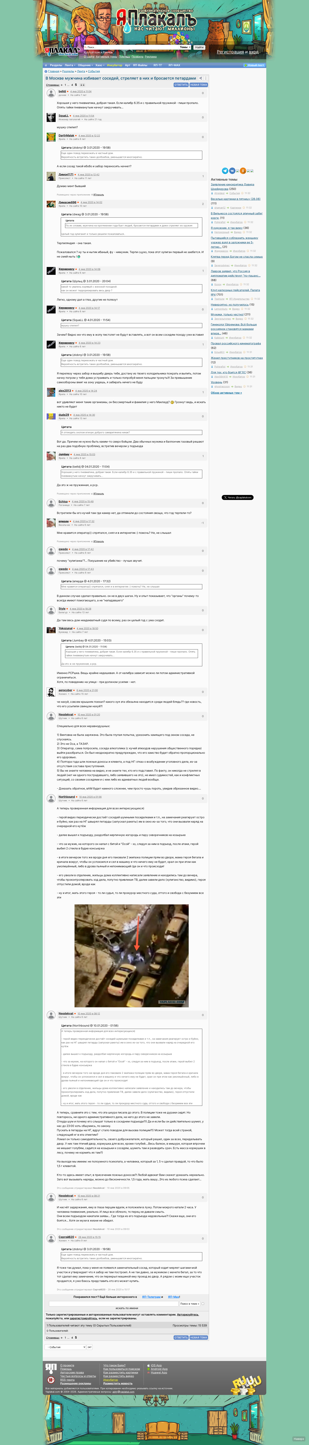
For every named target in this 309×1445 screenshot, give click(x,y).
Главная (53, 71)
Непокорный (221, 232)
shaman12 (219, 207)
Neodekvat (66, 714)
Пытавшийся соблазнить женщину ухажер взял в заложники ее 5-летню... (234, 242)
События (94, 71)
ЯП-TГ (157, 65)
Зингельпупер (222, 318)
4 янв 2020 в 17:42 (83, 549)
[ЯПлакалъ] (62, 51)
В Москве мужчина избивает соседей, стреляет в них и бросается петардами (121, 78)
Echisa (63, 501)
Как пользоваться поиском (121, 1369)
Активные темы (106, 56)
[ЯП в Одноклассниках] (243, 170)
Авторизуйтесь (187, 1314)
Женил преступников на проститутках (237, 358)
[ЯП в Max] (252, 170)
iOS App (156, 1365)
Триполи (219, 298)
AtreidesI (219, 193)
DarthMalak (66, 135)
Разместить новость (118, 1383)
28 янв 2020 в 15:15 (89, 1237)
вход (254, 51)
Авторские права (72, 1372)
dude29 (64, 414)
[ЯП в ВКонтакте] (232, 170)
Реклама (151, 56)
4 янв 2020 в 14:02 (91, 202)
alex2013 (65, 390)
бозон (217, 284)
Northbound (67, 796)
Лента (69, 65)
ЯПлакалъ (98, 194)
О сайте (89, 56)
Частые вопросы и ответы (78, 1376)
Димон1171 (66, 174)
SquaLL (64, 115)
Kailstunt (219, 337)
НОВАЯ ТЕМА (198, 84)
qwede (63, 549)
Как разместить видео (118, 1376)
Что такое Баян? (114, 1365)
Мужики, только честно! (227, 314)
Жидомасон (221, 250)
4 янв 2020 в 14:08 (89, 269)
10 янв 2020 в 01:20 (89, 714)
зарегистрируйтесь (83, 1318)
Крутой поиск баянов (98, 52)
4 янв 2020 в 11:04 (81, 91)
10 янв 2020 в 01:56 (90, 796)
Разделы (56, 65)
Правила (137, 56)
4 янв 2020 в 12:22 (89, 135)
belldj (62, 91)
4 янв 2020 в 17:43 (83, 569)
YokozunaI (65, 628)
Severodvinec (222, 265)
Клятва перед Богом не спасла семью (237, 256)
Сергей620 (66, 1237)
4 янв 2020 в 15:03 (84, 454)
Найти (199, 47)
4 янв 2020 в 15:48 (83, 501)
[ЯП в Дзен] (237, 170)
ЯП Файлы (140, 65)
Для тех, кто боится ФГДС (228, 372)
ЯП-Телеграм (151, 1297)
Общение (84, 65)
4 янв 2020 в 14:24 (86, 390)
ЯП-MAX (174, 65)
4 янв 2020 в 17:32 (83, 521)
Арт (127, 65)
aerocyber (65, 690)
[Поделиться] (200, 78)
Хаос (98, 65)
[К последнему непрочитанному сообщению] (82, 85)
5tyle (62, 608)
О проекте (67, 1365)
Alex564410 (221, 376)
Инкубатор (114, 65)
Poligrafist (219, 222)
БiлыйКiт (219, 352)
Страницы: (53, 84)
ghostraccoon (222, 386)
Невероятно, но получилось (230, 304)
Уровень (216, 382)
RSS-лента (67, 1380)
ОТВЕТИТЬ (181, 84)
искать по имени (127, 1308)
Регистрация (230, 51)
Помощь (124, 56)
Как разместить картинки (120, 1372)
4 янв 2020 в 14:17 (89, 307)
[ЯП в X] (248, 170)
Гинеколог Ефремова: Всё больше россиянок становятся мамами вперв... (234, 329)
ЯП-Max (173, 1297)
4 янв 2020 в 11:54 (83, 115)
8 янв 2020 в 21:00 (87, 690)
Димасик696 (67, 202)
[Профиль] (51, 93)
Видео (237, 232)
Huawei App (159, 1372)
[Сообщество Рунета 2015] (246, 1385)
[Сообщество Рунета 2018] (235, 1385)
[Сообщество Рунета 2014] (257, 1385)
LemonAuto (220, 308)
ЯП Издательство (239, 298)
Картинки (235, 207)
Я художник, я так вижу (227, 228)
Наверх (299, 1439)
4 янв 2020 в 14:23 (89, 342)
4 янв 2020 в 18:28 (80, 608)
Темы (184, 47)
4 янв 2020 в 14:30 (84, 414)
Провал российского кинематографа (236, 343)
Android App (159, 1369)
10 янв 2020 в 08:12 (89, 1013)
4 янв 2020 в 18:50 (87, 628)
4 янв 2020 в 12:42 (88, 174)
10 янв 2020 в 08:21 (89, 1195)
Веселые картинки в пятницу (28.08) (236, 199)
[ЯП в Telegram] (225, 170)
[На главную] (46, 65)
